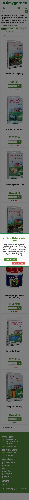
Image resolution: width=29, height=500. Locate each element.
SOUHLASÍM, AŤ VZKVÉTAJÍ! (10, 259)
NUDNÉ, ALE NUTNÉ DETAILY (18, 263)
